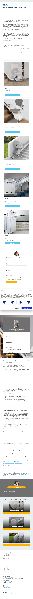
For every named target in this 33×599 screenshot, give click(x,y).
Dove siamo (5, 596)
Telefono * (8, 270)
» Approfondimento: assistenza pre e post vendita (12, 440)
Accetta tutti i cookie (27, 308)
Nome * (7, 335)
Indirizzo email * (9, 342)
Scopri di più (12, 94)
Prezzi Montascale (7, 555)
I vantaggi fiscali (6, 553)
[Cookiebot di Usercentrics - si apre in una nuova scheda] (28, 290)
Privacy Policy (5, 594)
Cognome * (8, 338)
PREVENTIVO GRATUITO (16, 487)
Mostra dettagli (28, 305)
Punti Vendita (6, 568)
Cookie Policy (5, 595)
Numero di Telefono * (10, 346)
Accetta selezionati (16, 308)
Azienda (5, 570)
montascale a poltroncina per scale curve (15, 32)
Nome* (7, 263)
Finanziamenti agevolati (8, 554)
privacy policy (19, 277)
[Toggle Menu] (28, 3)
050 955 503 (6, 567)
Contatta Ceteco (6, 569)
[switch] (12, 303)
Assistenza (5, 571)
